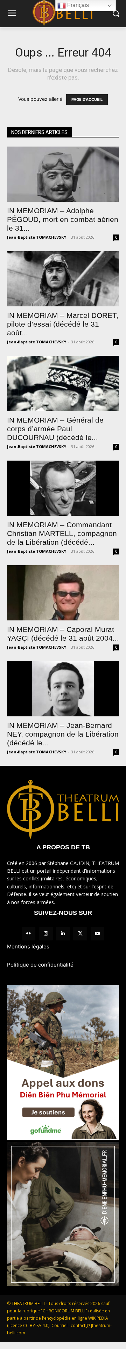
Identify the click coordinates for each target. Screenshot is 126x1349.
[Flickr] (28, 933)
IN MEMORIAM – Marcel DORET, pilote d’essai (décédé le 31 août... (62, 324)
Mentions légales (28, 946)
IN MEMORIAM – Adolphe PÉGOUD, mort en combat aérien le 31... (62, 219)
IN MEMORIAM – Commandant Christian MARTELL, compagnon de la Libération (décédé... (62, 533)
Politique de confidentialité (40, 964)
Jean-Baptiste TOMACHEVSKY (36, 237)
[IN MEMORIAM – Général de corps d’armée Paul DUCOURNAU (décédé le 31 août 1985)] (63, 383)
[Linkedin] (63, 933)
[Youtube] (97, 933)
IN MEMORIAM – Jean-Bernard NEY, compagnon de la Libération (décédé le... (63, 734)
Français (77, 5)
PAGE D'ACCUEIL (87, 99)
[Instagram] (45, 933)
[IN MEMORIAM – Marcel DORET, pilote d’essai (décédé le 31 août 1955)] (63, 278)
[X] (80, 933)
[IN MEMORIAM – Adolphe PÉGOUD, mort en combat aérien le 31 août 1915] (63, 174)
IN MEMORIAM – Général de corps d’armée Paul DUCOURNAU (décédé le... (55, 428)
